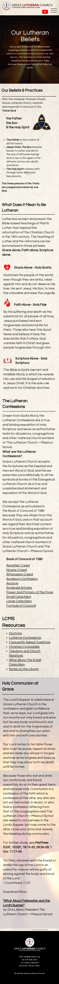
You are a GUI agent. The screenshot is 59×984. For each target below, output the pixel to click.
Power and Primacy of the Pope (29, 592)
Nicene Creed (16, 570)
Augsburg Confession (22, 578)
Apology (12, 583)
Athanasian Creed (19, 574)
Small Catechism (18, 596)
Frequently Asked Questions (29, 642)
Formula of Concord (21, 605)
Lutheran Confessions (25, 637)
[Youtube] (45, 11)
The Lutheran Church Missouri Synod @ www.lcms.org (40, 929)
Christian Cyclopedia (24, 646)
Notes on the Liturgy (24, 669)
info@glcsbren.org (32, 957)
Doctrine (15, 633)
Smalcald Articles (19, 587)
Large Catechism (19, 601)
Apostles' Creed (18, 565)
